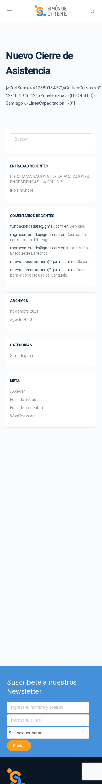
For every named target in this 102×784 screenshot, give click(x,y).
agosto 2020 (21, 319)
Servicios (77, 226)
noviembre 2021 (24, 311)
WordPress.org (23, 416)
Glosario (83, 261)
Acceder (17, 391)
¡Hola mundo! (21, 190)
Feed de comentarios (28, 407)
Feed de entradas (25, 399)
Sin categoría (21, 355)
